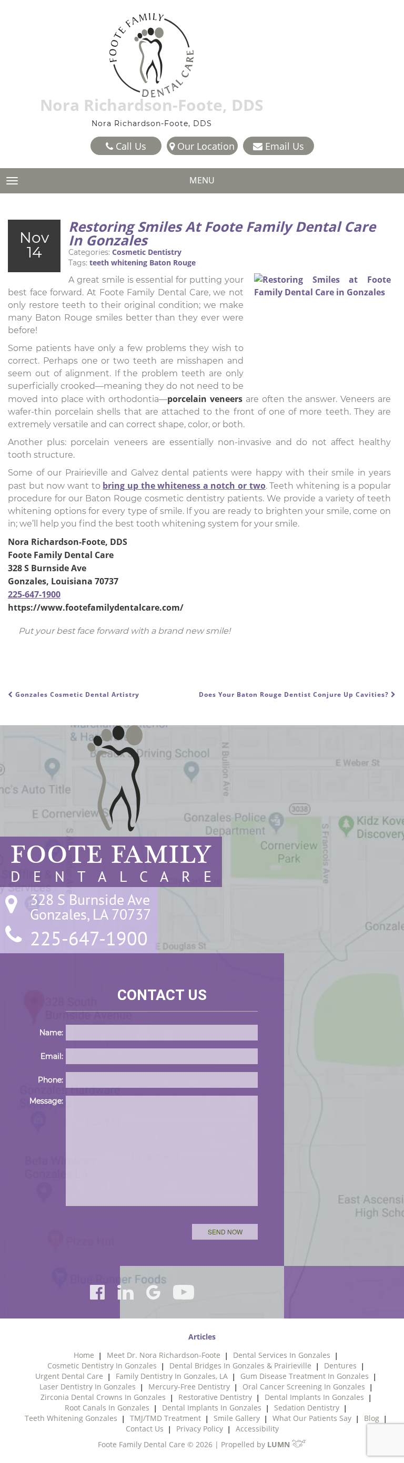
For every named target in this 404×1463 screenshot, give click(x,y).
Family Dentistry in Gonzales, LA (172, 1376)
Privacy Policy (199, 1429)
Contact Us (145, 1429)
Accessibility (257, 1429)
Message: (46, 1101)
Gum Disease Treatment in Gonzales (304, 1376)
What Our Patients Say (311, 1418)
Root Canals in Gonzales (107, 1408)
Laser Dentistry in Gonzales (87, 1387)
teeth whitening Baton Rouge (142, 262)
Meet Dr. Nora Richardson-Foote (163, 1355)
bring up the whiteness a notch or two (184, 485)
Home (84, 1355)
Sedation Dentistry (306, 1408)
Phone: (50, 1080)
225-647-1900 (34, 594)
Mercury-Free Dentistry (189, 1387)
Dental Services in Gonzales (281, 1355)
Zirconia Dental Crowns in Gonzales (103, 1397)
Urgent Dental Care (69, 1376)
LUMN (279, 1444)
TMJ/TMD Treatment (165, 1418)
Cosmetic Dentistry (146, 252)
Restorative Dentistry (215, 1397)
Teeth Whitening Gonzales (71, 1418)
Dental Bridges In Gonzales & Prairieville (240, 1366)
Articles (202, 1337)
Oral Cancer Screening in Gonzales (304, 1387)
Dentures (340, 1366)
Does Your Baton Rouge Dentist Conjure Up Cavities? (295, 694)
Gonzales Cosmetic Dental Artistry (76, 694)
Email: (52, 1056)
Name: (51, 1032)
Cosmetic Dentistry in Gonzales (102, 1366)
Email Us (283, 146)
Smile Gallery (237, 1418)
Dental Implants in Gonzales (314, 1397)
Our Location (205, 146)
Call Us (129, 146)
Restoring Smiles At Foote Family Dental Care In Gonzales (222, 233)
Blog (371, 1418)
